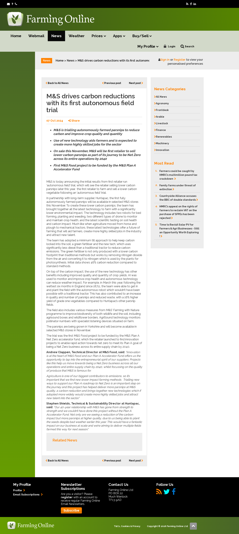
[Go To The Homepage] (30, 525)
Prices (98, 36)
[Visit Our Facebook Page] (191, 4)
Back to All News (57, 83)
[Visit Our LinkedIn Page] (195, 4)
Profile (18, 490)
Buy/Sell (140, 36)
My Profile (146, 46)
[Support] (12, 4)
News (56, 36)
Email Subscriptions (26, 494)
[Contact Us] (16, 4)
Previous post (112, 83)
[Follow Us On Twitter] (166, 493)
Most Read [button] (164, 163)
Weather (77, 36)
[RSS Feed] (187, 4)
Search (189, 46)
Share (75, 120)
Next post (135, 83)
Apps (118, 36)
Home (15, 36)
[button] (177, 88)
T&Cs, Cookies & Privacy (127, 526)
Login (171, 46)
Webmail (36, 36)
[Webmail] (8, 4)
